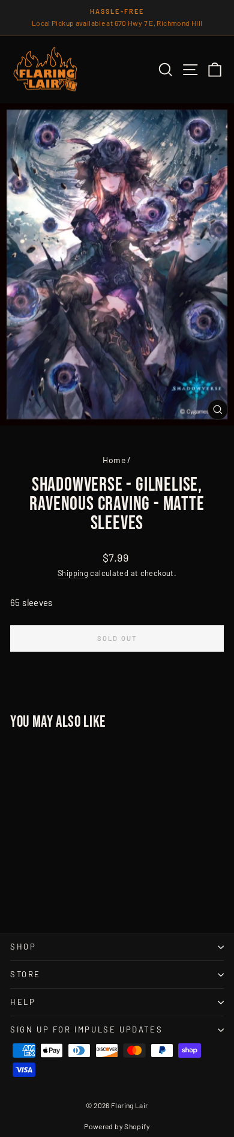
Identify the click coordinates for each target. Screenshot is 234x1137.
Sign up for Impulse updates (86, 1029)
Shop (23, 946)
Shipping (73, 573)
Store (25, 974)
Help (22, 1002)
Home (114, 460)
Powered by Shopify (117, 1126)
